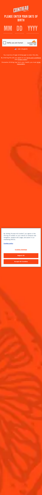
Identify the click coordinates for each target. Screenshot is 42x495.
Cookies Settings (21, 249)
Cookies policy (8, 243)
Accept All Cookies (21, 261)
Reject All (21, 255)
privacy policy (22, 59)
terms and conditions (33, 58)
